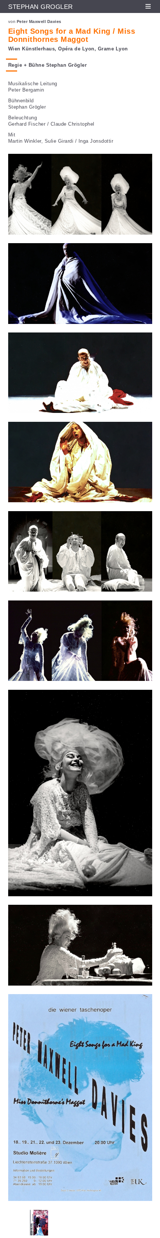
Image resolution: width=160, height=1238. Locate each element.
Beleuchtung (22, 117)
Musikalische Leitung (32, 83)
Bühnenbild (21, 100)
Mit (12, 135)
